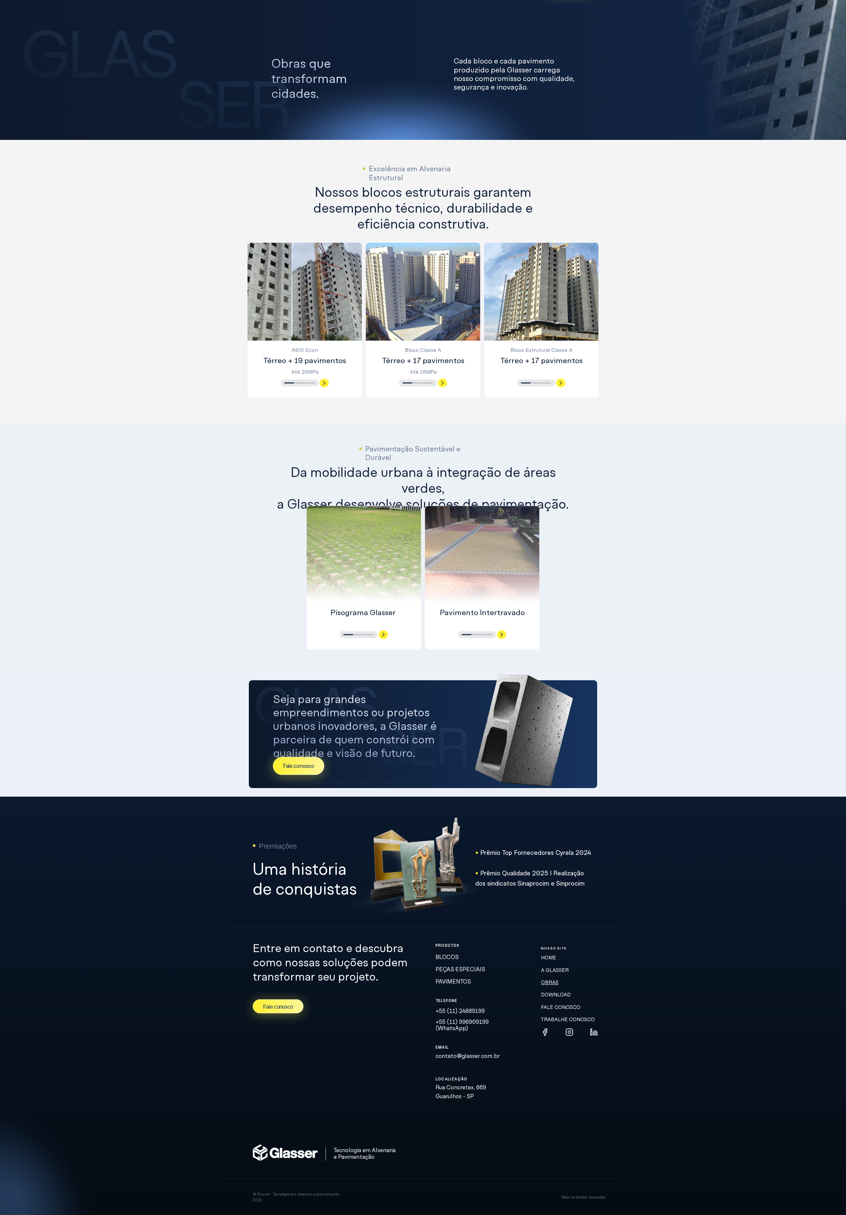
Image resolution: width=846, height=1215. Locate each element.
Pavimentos (453, 982)
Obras (549, 983)
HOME (548, 958)
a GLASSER (555, 970)
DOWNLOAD (556, 995)
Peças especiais (460, 969)
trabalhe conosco (568, 1020)
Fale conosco (560, 1007)
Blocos (448, 957)
